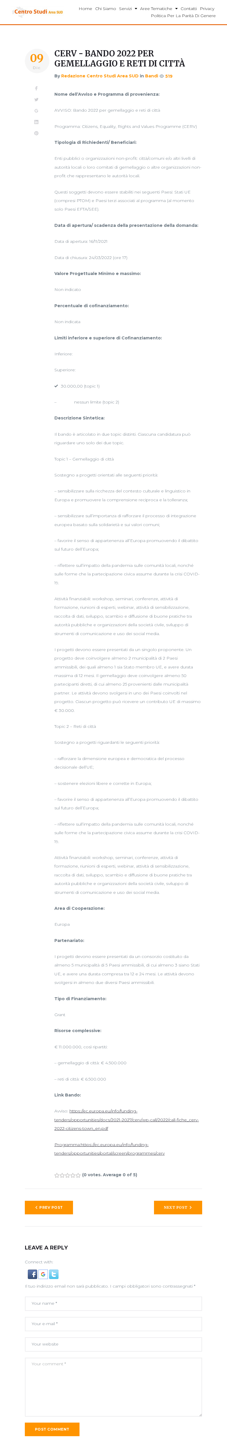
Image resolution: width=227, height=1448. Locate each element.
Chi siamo (105, 8)
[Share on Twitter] (36, 99)
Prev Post (51, 1207)
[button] (33, 1273)
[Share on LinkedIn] (36, 122)
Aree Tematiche (156, 8)
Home (85, 8)
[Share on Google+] (36, 111)
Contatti (189, 8)
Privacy (207, 8)
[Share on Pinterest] (36, 133)
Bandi (151, 76)
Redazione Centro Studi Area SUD (100, 76)
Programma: (67, 1144)
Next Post (175, 1207)
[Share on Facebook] (36, 88)
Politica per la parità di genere (183, 15)
